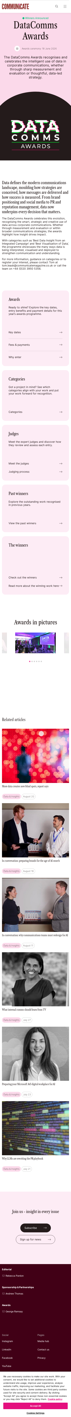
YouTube (6, 1366)
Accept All (35, 1405)
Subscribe (30, 1228)
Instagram (7, 1341)
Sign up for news (30, 1239)
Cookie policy (55, 1399)
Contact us (43, 1349)
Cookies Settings (35, 1413)
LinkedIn (6, 1349)
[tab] (29, 661)
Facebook (7, 1358)
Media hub (43, 1341)
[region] (35, 1394)
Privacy (41, 1358)
